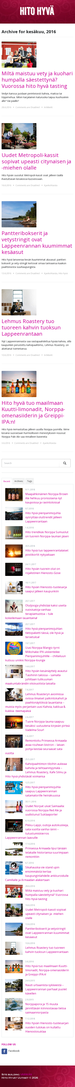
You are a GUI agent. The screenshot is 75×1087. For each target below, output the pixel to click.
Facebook (14, 1050)
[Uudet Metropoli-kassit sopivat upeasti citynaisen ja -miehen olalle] (19, 136)
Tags (29, 481)
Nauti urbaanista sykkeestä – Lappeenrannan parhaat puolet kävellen (46, 989)
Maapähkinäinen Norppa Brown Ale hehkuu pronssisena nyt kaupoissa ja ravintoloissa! (46, 498)
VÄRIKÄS (26, 1074)
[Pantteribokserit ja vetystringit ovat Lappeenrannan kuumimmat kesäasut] (19, 214)
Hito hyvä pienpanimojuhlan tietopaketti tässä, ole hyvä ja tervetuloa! (44, 633)
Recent (6, 481)
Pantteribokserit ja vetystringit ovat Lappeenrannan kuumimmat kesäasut (37, 242)
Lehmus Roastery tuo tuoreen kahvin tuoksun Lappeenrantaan (31, 327)
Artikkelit (48, 107)
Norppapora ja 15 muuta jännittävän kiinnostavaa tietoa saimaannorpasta (45, 1008)
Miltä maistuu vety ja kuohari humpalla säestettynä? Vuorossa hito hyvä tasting (37, 79)
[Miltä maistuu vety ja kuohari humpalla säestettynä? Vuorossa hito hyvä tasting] (19, 54)
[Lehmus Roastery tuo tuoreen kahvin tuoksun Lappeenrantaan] (19, 302)
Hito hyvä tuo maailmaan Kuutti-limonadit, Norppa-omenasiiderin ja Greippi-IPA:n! (33, 412)
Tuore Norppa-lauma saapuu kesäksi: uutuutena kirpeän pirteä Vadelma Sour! (47, 726)
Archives (18, 481)
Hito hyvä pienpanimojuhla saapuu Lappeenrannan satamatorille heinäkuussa (43, 791)
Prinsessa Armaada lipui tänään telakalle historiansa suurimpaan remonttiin (46, 852)
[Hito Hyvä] (37, 10)
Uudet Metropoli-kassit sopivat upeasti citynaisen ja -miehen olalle (36, 161)
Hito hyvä (63, 273)
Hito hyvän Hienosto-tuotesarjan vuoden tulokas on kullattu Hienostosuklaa (47, 1027)
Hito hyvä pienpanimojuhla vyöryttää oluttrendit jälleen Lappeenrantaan (43, 517)
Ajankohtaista (50, 185)
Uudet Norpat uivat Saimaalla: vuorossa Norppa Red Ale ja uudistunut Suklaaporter (44, 810)
